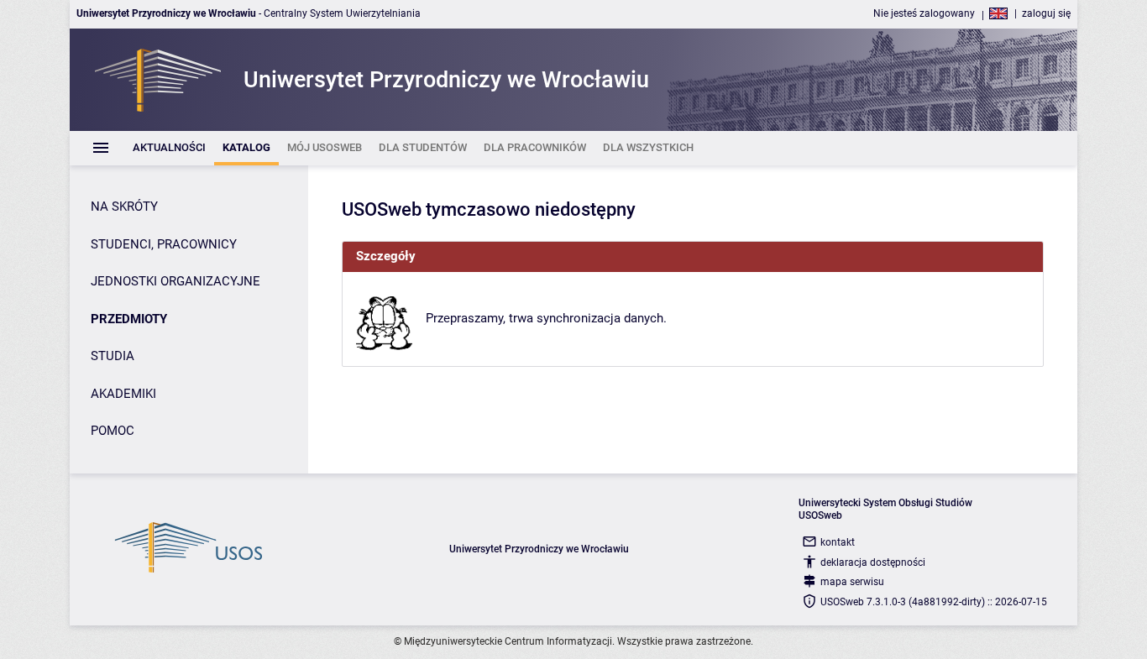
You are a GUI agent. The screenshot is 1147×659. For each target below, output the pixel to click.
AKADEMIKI (123, 393)
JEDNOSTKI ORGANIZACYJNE (175, 281)
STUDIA (112, 355)
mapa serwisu (852, 582)
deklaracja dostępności (872, 562)
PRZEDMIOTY (129, 319)
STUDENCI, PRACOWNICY (164, 244)
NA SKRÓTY (124, 206)
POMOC (112, 430)
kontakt (837, 542)
